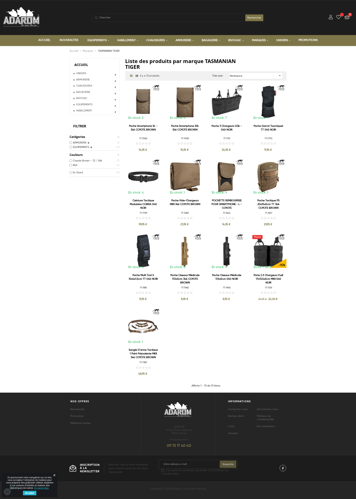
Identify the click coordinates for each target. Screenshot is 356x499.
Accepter (29, 493)
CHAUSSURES (84, 86)
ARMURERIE (83, 79)
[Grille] (131, 76)
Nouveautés (77, 409)
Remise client (236, 416)
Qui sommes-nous (267, 409)
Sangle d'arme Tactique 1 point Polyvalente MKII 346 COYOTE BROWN (143, 354)
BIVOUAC (81, 98)
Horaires (233, 433)
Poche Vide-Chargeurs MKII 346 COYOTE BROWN (185, 202)
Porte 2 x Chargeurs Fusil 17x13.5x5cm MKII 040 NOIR (268, 279)
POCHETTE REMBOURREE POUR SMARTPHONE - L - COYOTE (227, 204)
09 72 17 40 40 (179, 446)
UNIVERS (81, 73)
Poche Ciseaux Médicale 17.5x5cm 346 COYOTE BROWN (185, 279)
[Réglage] (331, 17)
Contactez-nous (238, 409)
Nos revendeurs (266, 426)
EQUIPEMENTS (84, 104)
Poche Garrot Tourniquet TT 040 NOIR (268, 128)
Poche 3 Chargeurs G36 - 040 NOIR (227, 128)
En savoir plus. (41, 488)
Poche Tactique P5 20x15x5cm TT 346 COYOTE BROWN (268, 204)
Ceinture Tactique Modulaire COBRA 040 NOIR (143, 204)
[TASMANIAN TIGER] (156, 88)
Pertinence (256, 75)
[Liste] (136, 76)
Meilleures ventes (80, 423)
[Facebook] (283, 468)
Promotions (77, 416)
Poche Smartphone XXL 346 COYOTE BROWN (185, 128)
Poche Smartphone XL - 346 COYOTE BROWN (143, 128)
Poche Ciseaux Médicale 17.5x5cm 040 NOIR (226, 277)
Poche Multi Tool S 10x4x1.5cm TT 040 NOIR (143, 277)
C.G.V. (231, 426)
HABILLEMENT (84, 110)
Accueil (81, 64)
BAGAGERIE (83, 92)
